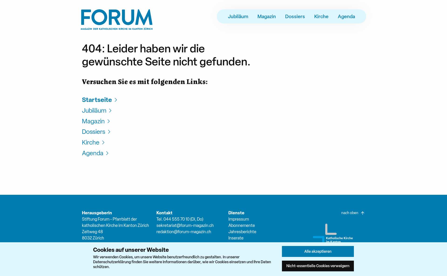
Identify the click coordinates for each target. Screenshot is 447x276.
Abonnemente (241, 225)
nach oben (349, 212)
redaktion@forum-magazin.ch (183, 231)
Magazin (266, 16)
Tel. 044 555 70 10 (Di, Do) (179, 219)
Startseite (97, 99)
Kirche (321, 16)
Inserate (236, 238)
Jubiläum (238, 16)
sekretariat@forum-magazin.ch (185, 225)
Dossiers (295, 16)
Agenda (346, 16)
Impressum (238, 219)
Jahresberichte (242, 231)
